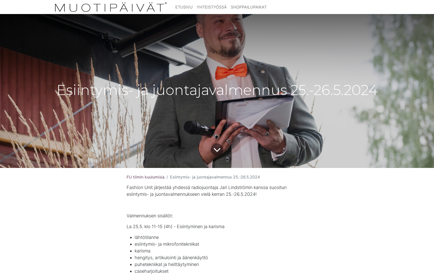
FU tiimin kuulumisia (146, 176)
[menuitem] (184, 7)
